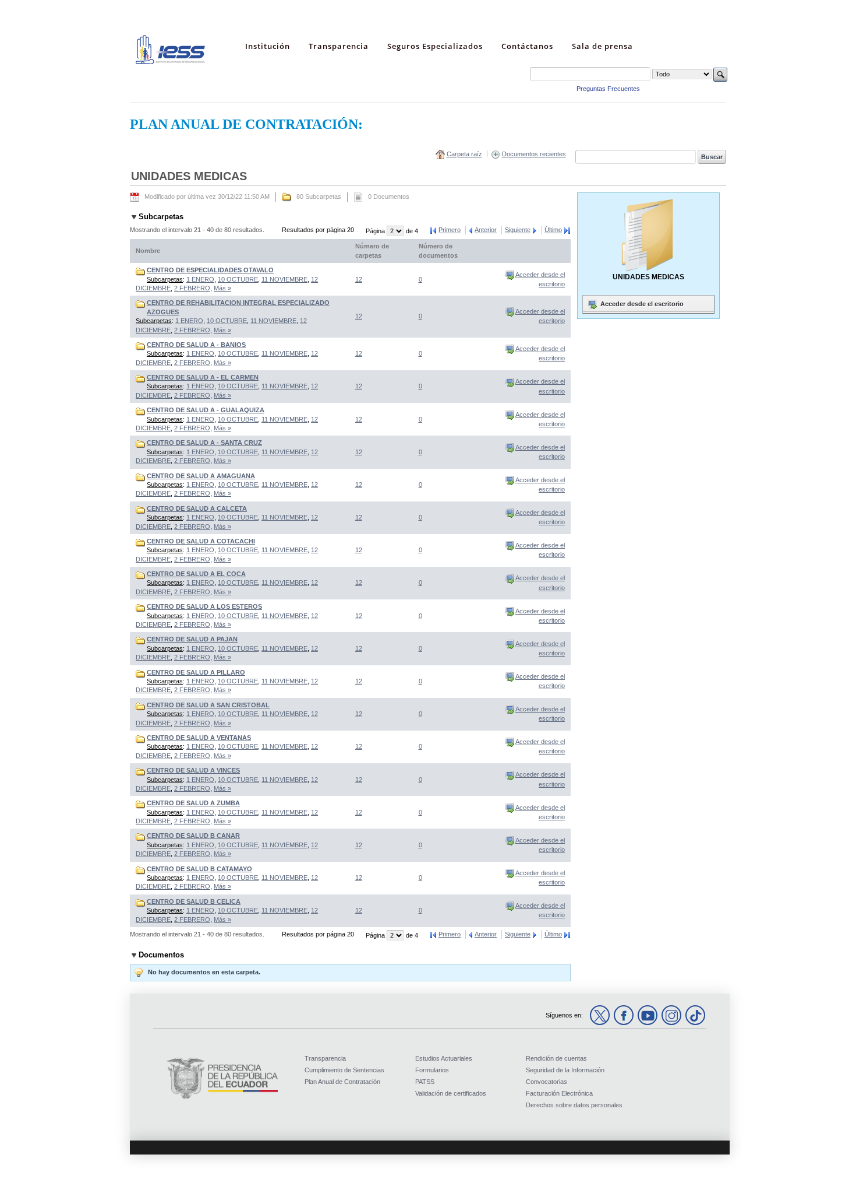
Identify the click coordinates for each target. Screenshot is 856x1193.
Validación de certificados (450, 1093)
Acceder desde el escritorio (641, 303)
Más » (222, 288)
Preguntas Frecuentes (608, 88)
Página (376, 230)
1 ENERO (200, 279)
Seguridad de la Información (565, 1069)
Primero (449, 229)
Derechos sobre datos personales (574, 1104)
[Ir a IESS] (170, 61)
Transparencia (325, 1058)
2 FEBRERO (192, 288)
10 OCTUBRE (238, 279)
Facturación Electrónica (559, 1093)
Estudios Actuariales (443, 1058)
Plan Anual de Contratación (342, 1081)
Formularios (432, 1069)
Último (553, 229)
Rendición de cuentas (556, 1058)
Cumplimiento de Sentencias (344, 1069)
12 (358, 279)
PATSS (424, 1081)
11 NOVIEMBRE (284, 279)
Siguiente (517, 229)
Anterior (486, 229)
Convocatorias (546, 1081)
